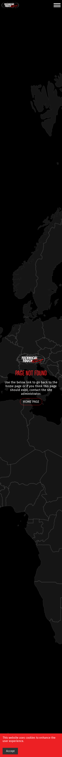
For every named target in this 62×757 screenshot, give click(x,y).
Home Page (31, 402)
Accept (10, 751)
